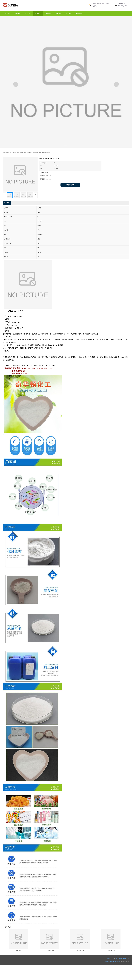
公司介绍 (17, 13)
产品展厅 (38, 13)
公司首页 (7, 13)
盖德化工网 (126, 958)
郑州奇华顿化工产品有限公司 (112, 961)
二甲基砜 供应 (80, 950)
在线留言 (69, 13)
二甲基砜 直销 (18, 950)
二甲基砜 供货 (111, 950)
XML (108, 958)
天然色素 (29, 152)
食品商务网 (119, 958)
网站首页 (15, 152)
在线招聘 (79, 13)
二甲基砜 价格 (49, 950)
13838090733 (121, 3)
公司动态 (28, 13)
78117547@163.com (123, 6)
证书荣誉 (48, 13)
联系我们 (58, 13)
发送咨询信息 (70, 185)
